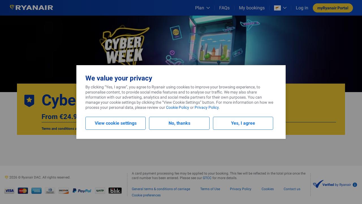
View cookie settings (116, 123)
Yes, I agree (243, 123)
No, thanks (179, 123)
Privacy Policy (207, 107)
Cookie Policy (177, 107)
